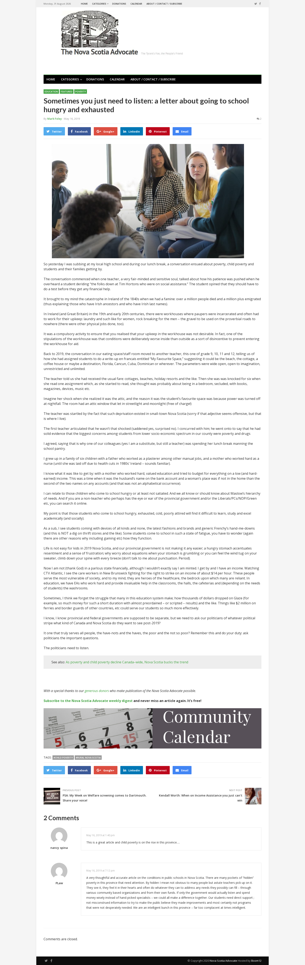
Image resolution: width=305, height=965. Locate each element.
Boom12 (256, 961)
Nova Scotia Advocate (223, 961)
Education (51, 91)
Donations (119, 3)
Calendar (136, 3)
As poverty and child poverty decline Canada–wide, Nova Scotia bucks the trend (127, 662)
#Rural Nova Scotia (88, 757)
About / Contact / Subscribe (164, 3)
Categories (99, 3)
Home (84, 3)
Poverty (80, 91)
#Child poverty (63, 757)
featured (66, 91)
